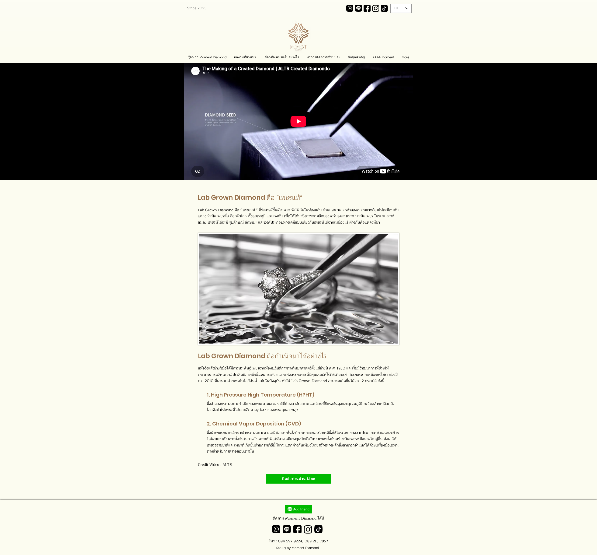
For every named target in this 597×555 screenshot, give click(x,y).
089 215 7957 (316, 541)
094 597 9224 (290, 541)
